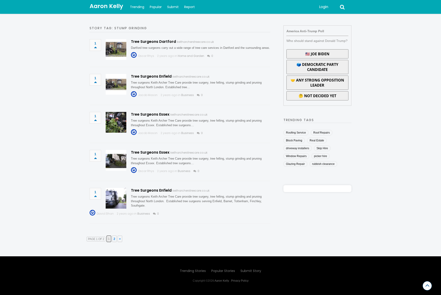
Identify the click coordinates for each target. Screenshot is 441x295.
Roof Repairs (321, 132)
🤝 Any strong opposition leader (317, 83)
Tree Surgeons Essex (150, 114)
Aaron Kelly (106, 6)
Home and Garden (191, 56)
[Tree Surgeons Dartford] (116, 49)
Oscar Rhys (146, 56)
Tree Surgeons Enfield (151, 76)
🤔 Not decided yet (317, 95)
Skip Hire (322, 148)
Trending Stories (193, 270)
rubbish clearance (323, 164)
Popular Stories (223, 270)
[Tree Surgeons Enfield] (116, 84)
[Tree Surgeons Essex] (116, 122)
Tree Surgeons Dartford (153, 41)
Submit (173, 7)
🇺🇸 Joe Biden (317, 53)
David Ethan (105, 214)
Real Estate (317, 140)
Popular (156, 7)
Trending (137, 7)
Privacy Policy (240, 280)
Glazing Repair (295, 164)
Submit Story (250, 270)
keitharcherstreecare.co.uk (195, 42)
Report (189, 7)
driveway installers (297, 148)
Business (187, 95)
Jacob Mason (148, 95)
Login (323, 6)
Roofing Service (296, 132)
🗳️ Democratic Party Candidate (317, 67)
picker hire (320, 156)
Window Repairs (296, 156)
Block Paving (294, 140)
